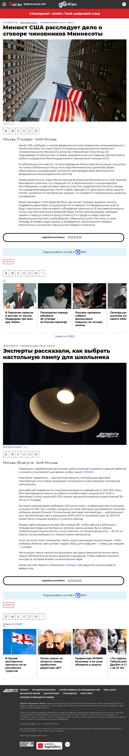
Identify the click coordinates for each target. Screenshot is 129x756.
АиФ (25, 447)
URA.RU (88, 472)
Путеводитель (70, 693)
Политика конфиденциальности (33, 736)
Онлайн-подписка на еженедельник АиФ (79, 690)
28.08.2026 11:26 (10, 346)
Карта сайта (87, 693)
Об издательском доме (44, 690)
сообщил (71, 565)
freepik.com (8, 123)
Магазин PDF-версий (30, 693)
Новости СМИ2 (64, 336)
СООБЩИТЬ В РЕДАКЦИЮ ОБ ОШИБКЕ (37, 697)
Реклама (24, 690)
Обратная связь (51, 693)
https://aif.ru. (60, 731)
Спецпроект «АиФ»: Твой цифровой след (64, 13)
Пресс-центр (110, 690)
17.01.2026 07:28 (10, 22)
